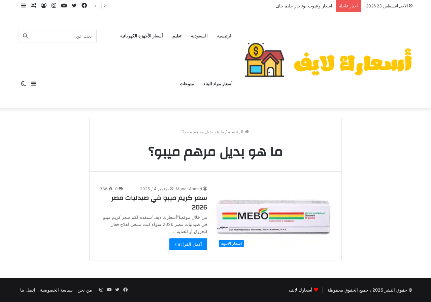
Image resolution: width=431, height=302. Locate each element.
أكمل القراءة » (188, 244)
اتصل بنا (27, 290)
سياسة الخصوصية (56, 290)
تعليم (176, 36)
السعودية (199, 36)
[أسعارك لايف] (328, 60)
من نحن (84, 290)
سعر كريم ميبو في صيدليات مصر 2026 (159, 202)
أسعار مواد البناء (218, 83)
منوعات (187, 83)
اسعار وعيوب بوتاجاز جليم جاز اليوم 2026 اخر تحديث (282, 5)
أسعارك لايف (300, 290)
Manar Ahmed (189, 188)
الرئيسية (225, 36)
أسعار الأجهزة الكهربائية (141, 36)
